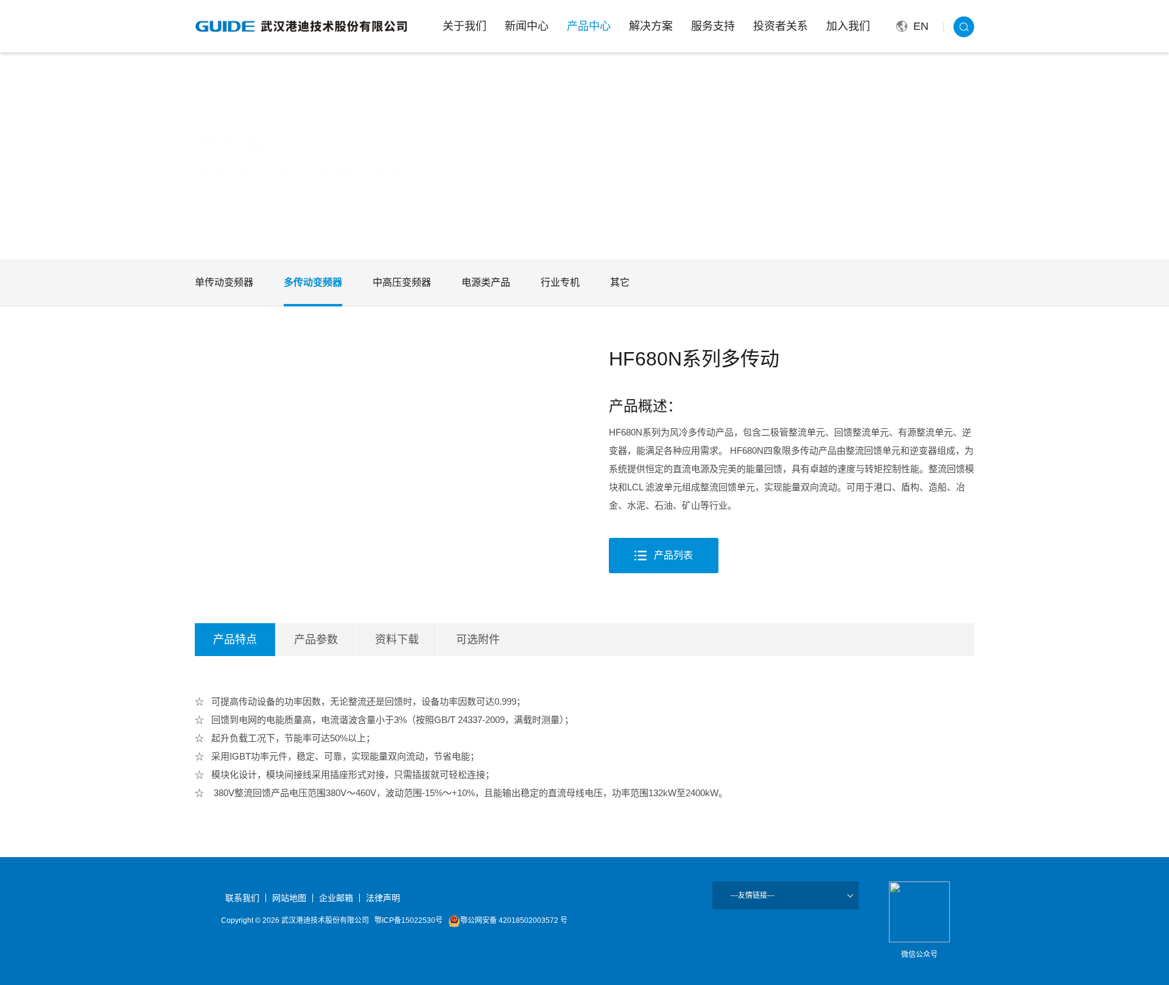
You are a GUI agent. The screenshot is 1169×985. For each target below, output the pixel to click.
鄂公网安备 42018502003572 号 (513, 920)
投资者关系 (780, 26)
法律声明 (383, 898)
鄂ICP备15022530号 (408, 920)
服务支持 (713, 26)
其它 (620, 282)
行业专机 (560, 282)
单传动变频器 (224, 282)
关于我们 (464, 26)
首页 (246, 172)
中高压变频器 (402, 282)
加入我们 (848, 26)
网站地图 (289, 898)
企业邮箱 (336, 898)
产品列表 (386, 172)
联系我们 (242, 898)
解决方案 (651, 26)
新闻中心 (527, 26)
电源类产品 (486, 282)
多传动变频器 (333, 172)
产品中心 (589, 26)
